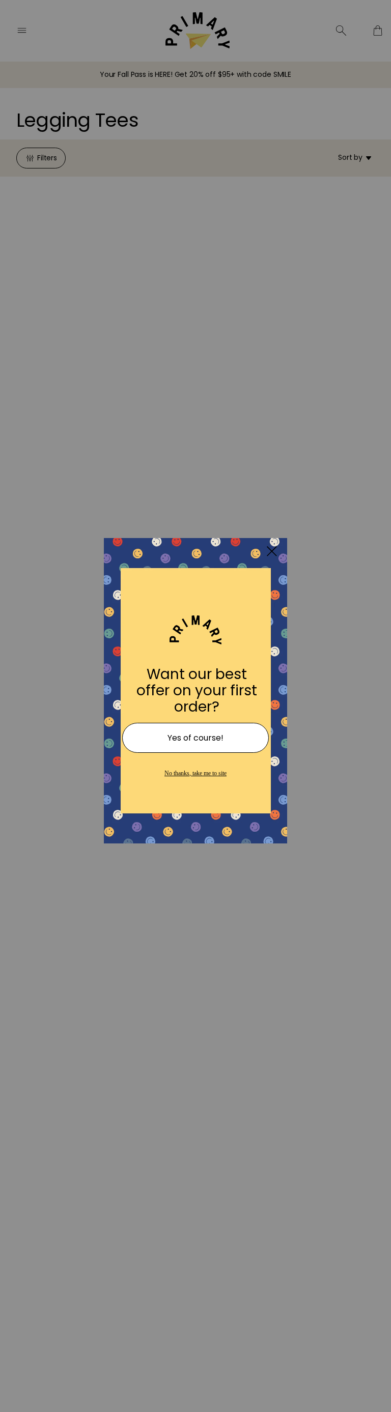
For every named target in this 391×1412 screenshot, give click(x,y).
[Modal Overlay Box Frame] (195, 706)
